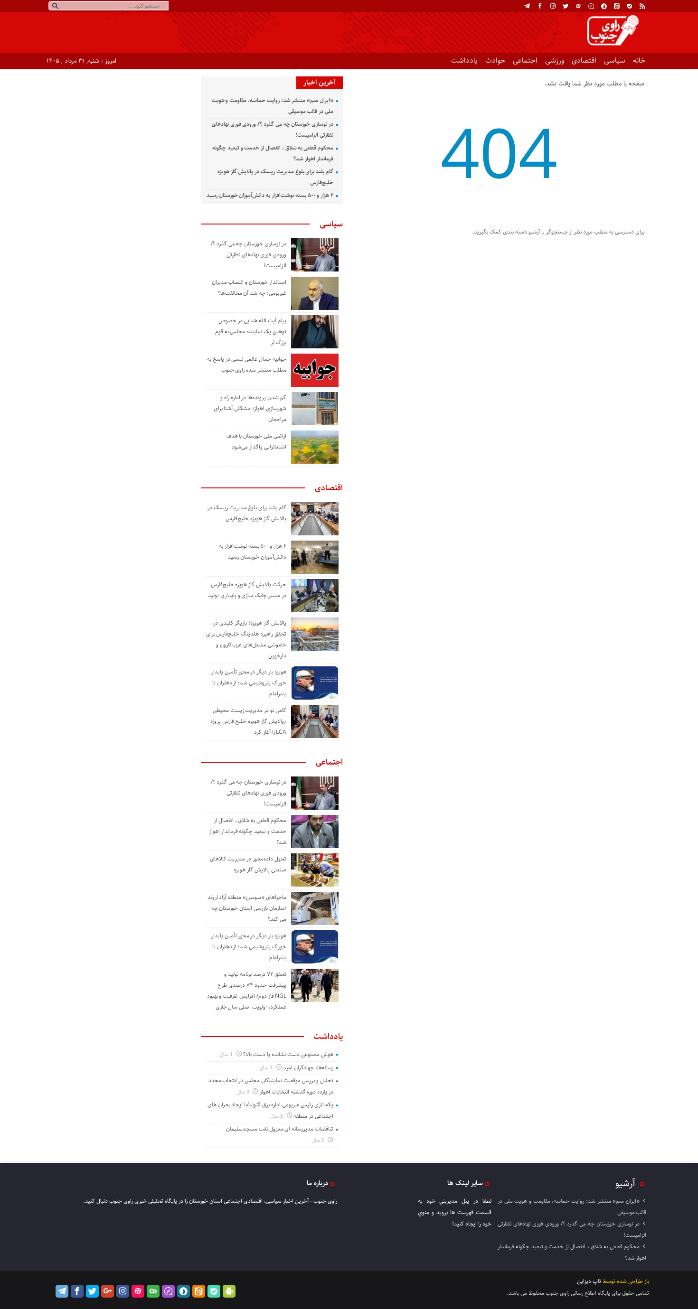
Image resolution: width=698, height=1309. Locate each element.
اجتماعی (525, 60)
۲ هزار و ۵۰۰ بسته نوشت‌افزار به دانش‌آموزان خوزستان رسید (270, 195)
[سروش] (604, 6)
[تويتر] (565, 6)
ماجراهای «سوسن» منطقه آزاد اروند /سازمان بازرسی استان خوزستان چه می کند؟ (247, 908)
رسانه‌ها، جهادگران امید (308, 1067)
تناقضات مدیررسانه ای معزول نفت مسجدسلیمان (279, 1128)
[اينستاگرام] (552, 6)
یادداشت (464, 60)
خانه (639, 60)
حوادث (495, 60)
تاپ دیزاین (589, 1281)
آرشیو (625, 1183)
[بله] (629, 6)
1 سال (227, 1054)
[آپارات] (578, 6)
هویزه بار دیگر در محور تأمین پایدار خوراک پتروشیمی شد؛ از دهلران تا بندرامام (248, 682)
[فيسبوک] (540, 6)
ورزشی (554, 60)
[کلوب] (153, 1291)
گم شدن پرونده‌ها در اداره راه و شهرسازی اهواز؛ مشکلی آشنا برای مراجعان (250, 408)
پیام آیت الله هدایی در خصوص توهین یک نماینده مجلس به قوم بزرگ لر (250, 331)
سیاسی (614, 60)
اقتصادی (584, 60)
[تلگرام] (527, 6)
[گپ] (591, 6)
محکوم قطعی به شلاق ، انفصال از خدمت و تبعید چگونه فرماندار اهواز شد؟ (247, 831)
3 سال (243, 1092)
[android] (229, 1291)
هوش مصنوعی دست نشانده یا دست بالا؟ (288, 1054)
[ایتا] (617, 6)
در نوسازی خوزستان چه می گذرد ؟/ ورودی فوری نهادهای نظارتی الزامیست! (248, 254)
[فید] (642, 6)
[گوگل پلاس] (107, 1291)
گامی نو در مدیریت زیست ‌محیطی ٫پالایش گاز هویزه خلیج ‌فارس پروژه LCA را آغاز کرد (248, 721)
